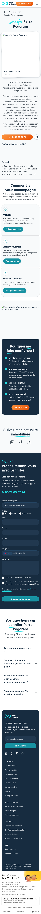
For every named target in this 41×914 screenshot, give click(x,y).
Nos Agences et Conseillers (15, 830)
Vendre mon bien (11, 770)
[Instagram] (28, 442)
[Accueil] (4, 12)
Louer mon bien (10, 783)
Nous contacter (10, 849)
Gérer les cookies (11, 853)
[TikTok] (22, 753)
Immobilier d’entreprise (13, 838)
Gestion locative (11, 787)
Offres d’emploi (10, 811)
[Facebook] (20, 442)
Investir (7, 791)
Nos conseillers (15, 12)
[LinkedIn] (12, 442)
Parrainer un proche (12, 815)
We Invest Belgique (12, 834)
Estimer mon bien (11, 774)
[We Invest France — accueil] (9, 4)
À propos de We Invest (13, 826)
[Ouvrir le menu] (37, 3)
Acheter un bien (11, 766)
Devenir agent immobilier (14, 806)
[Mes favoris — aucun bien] (12, 4)
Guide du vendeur (11, 779)
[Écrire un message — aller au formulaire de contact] (36, 137)
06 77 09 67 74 (15, 492)
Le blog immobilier (11, 796)
